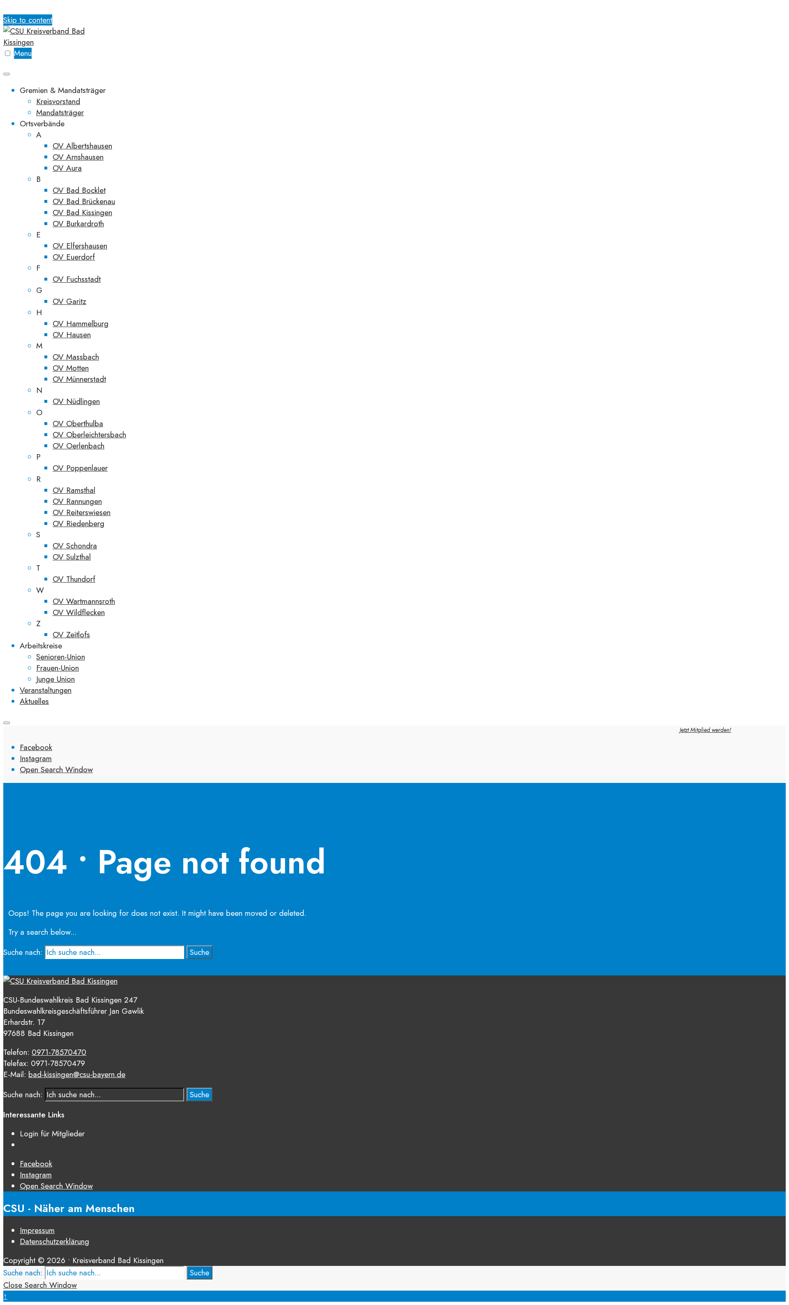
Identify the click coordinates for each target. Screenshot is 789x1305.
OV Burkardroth (78, 223)
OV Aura (67, 168)
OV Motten (71, 368)
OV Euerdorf (74, 256)
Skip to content (27, 20)
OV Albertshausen (82, 145)
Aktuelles (34, 701)
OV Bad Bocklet (79, 190)
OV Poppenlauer (80, 468)
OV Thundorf (74, 579)
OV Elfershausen (80, 245)
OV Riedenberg (78, 523)
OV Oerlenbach (78, 445)
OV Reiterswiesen (82, 512)
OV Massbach (76, 356)
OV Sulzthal (72, 556)
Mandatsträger (60, 112)
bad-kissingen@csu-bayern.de (76, 1074)
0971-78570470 (59, 1052)
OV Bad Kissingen (82, 212)
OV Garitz (69, 301)
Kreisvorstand (58, 101)
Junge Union (55, 679)
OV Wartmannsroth (84, 601)
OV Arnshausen (78, 157)
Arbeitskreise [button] (41, 645)
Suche (199, 952)
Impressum (37, 1230)
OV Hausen (72, 334)
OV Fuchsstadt (77, 279)
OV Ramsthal (74, 490)
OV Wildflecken (79, 612)
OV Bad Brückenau (84, 201)
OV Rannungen (77, 501)
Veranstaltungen (46, 690)
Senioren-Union (60, 656)
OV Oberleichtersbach (89, 434)
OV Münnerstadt (79, 379)
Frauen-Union (57, 667)
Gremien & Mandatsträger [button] (63, 90)
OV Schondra (75, 545)
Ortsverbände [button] (42, 123)
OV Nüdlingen (76, 401)
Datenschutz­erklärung (54, 1241)
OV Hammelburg (80, 323)
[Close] (6, 723)
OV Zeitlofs (71, 634)
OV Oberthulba (78, 423)
